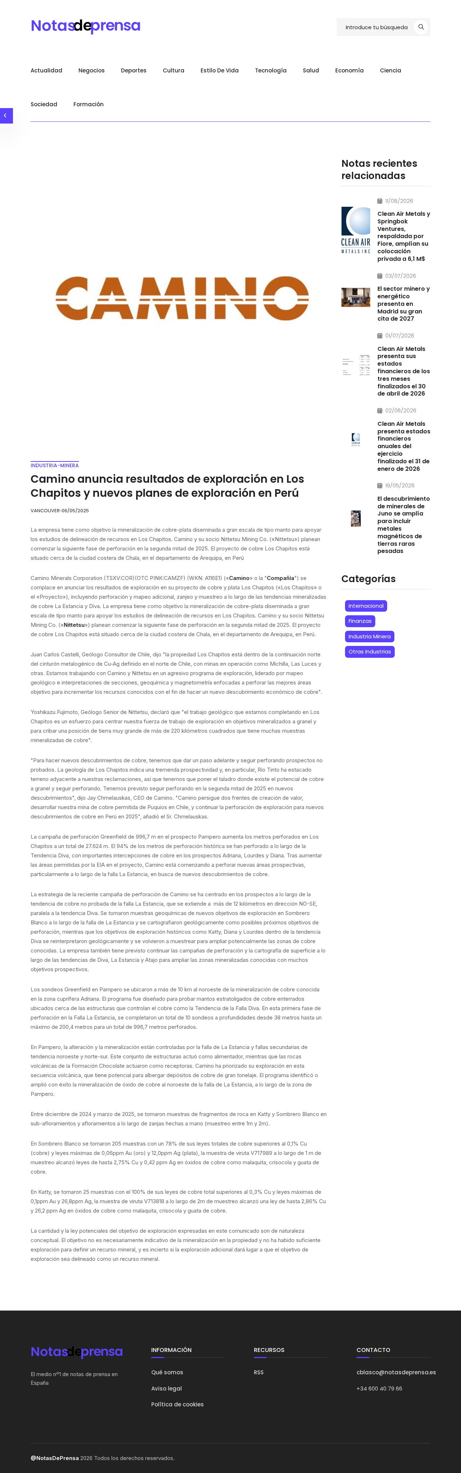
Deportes (134, 70)
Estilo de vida (220, 70)
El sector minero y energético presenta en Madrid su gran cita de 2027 (403, 304)
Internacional (366, 606)
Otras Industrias (370, 651)
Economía (349, 70)
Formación (88, 104)
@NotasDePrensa (55, 1458)
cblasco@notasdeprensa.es (396, 1372)
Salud (311, 70)
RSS (259, 1372)
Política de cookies (177, 1404)
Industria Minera (370, 636)
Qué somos (167, 1372)
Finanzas (360, 621)
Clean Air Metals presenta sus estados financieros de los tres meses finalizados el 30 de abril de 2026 (403, 371)
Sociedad (44, 104)
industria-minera (55, 465)
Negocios (92, 70)
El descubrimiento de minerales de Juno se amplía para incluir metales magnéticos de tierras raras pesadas (403, 525)
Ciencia (390, 70)
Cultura (173, 70)
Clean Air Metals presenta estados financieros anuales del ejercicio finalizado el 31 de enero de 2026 (403, 446)
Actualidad (46, 70)
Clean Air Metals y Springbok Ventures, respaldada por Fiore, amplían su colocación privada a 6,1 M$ (403, 236)
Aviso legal (166, 1388)
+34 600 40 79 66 (379, 1388)
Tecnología (271, 70)
